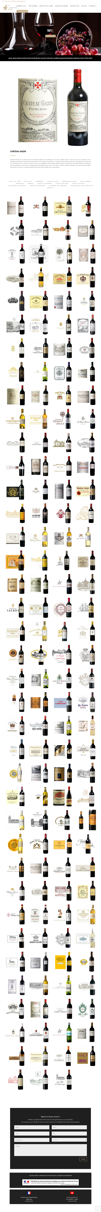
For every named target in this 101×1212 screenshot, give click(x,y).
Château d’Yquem (15, 842)
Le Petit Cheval (62, 464)
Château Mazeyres (15, 936)
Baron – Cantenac (39, 724)
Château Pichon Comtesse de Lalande (15, 348)
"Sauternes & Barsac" (16, 185)
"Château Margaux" (37, 185)
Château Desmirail (62, 1054)
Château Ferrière (85, 1007)
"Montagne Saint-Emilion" (82, 185)
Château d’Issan (15, 866)
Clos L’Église (62, 276)
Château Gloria (86, 889)
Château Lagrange (15, 960)
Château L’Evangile (38, 771)
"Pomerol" (39, 181)
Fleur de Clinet (86, 370)
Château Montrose (85, 677)
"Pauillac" (28, 181)
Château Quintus (15, 653)
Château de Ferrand (15, 441)
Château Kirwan (15, 748)
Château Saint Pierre (86, 771)
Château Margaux (39, 889)
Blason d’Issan (39, 700)
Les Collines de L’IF (62, 252)
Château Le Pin (15, 535)
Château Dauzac (62, 960)
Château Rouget (62, 889)
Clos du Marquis (38, 299)
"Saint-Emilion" (62, 183)
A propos (92, 6)
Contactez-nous (50, 36)
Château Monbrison (39, 394)
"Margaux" (20, 183)
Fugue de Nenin (86, 842)
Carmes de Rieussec (39, 630)
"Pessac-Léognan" (44, 183)
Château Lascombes (39, 323)
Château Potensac (15, 889)
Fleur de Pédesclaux (86, 748)
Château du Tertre (86, 299)
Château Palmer (15, 299)
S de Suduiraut (86, 724)
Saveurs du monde (61, 6)
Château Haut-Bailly (86, 394)
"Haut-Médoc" (86, 181)
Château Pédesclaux (62, 866)
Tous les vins (15, 181)
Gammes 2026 (20, 6)
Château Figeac (86, 488)
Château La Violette (86, 700)
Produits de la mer (46, 6)
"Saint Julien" (53, 181)
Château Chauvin (86, 228)
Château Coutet (62, 535)
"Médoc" (30, 183)
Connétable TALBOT (86, 1031)
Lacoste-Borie (62, 677)
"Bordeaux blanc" (69, 181)
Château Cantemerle (39, 252)
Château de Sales (86, 559)
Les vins (84, 6)
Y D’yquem (15, 771)
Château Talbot (15, 606)
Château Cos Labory (86, 630)
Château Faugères (39, 960)
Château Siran (62, 323)
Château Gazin (39, 1007)
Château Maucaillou (15, 1078)
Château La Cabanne (15, 724)
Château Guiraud (39, 276)
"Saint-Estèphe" (78, 183)
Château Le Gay (86, 323)
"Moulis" (50, 187)
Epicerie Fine (74, 6)
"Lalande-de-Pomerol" (58, 185)
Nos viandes (33, 6)
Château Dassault (39, 818)
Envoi (83, 1159)
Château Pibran (39, 488)
